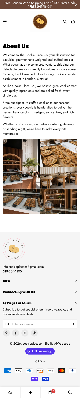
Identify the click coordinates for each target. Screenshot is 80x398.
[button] (73, 21)
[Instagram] (24, 333)
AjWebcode (62, 343)
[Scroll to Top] (73, 378)
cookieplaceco (32, 343)
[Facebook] (15, 333)
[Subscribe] (73, 323)
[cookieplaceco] (40, 21)
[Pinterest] (6, 333)
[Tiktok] (34, 333)
